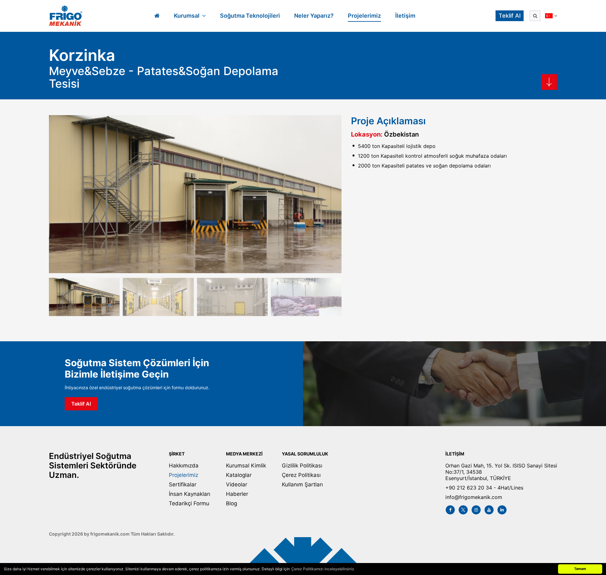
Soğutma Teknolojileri (250, 15)
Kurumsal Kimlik (246, 465)
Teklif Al (509, 15)
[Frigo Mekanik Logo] (66, 15)
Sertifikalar (182, 484)
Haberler (237, 494)
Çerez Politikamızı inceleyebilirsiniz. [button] (323, 568)
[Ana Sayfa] (157, 16)
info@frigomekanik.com (473, 497)
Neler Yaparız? (314, 15)
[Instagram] (476, 510)
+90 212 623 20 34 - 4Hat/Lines (484, 487)
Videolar (236, 484)
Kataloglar (239, 475)
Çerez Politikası (301, 475)
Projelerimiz (364, 15)
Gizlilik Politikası (302, 465)
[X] (463, 510)
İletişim (405, 15)
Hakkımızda (184, 465)
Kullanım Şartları (302, 484)
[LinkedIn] (502, 510)
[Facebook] (450, 510)
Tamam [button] (580, 569)
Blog (231, 503)
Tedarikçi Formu (189, 503)
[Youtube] (489, 510)
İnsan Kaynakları (189, 494)
